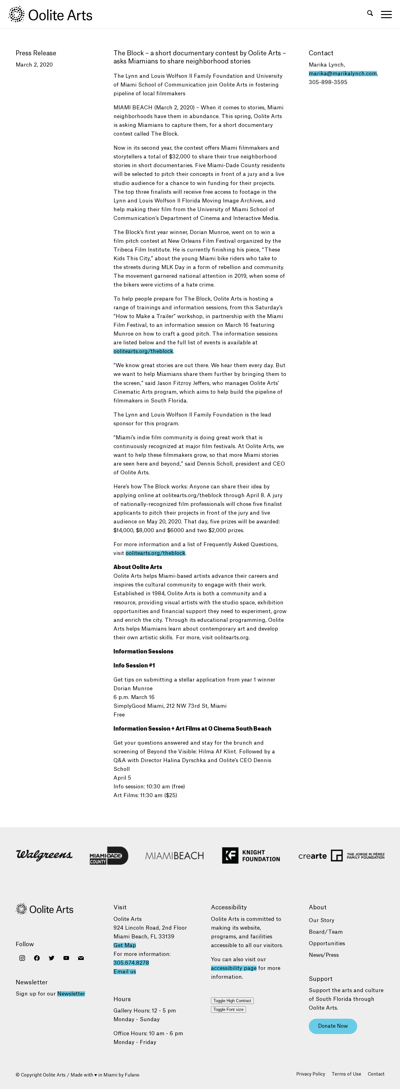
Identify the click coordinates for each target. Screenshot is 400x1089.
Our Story (321, 920)
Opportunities (327, 943)
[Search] (370, 14)
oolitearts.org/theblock (143, 351)
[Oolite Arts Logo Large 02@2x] (53, 14)
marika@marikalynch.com (343, 73)
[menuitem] (370, 14)
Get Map (124, 945)
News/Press (324, 955)
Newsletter (71, 994)
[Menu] (384, 14)
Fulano (132, 1075)
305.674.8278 (131, 963)
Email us (124, 971)
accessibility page (234, 968)
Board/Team (326, 932)
